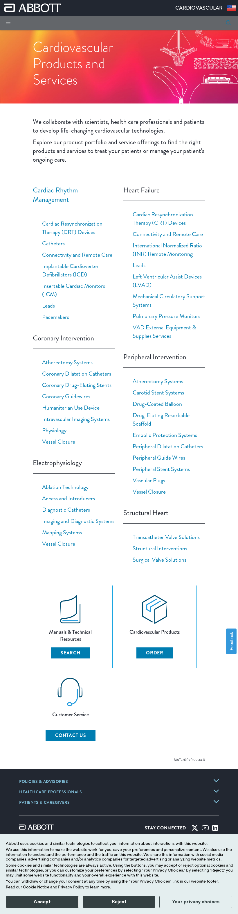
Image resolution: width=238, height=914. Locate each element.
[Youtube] (205, 829)
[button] (228, 22)
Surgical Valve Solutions (159, 560)
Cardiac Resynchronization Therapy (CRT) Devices (72, 227)
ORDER (154, 652)
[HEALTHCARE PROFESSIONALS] (216, 791)
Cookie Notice (36, 887)
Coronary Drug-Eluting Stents (76, 385)
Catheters (53, 243)
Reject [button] (119, 901)
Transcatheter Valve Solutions (166, 537)
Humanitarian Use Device (71, 408)
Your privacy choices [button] (195, 901)
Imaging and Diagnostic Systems (78, 521)
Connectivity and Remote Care (77, 255)
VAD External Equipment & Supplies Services (164, 331)
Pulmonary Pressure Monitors (166, 316)
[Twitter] (195, 829)
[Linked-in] (215, 829)
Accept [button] (42, 901)
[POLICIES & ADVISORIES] (216, 780)
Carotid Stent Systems (158, 392)
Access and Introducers (68, 498)
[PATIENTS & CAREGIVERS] (216, 801)
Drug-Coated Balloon (157, 404)
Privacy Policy (71, 887)
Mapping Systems (62, 532)
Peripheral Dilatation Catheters (168, 446)
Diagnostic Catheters (66, 510)
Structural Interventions (160, 548)
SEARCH (70, 652)
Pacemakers (55, 317)
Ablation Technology (65, 487)
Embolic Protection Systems (165, 435)
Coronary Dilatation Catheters (76, 373)
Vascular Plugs (149, 480)
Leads (48, 305)
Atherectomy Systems (67, 362)
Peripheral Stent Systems (161, 469)
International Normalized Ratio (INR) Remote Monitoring (167, 249)
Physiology (54, 430)
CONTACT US (70, 735)
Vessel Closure (58, 442)
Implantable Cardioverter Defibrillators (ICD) (70, 270)
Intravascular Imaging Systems (76, 419)
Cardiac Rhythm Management (55, 194)
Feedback (231, 641)
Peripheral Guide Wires (159, 458)
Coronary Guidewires (66, 396)
